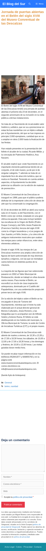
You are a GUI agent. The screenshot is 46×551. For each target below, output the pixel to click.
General (8, 383)
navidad (14, 386)
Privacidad (28, 547)
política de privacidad (22, 497)
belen (7, 386)
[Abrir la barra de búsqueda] (29, 4)
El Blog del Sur (14, 4)
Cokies (19, 547)
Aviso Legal (9, 547)
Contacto (38, 547)
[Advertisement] (23, 48)
